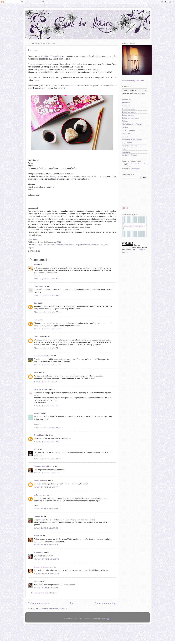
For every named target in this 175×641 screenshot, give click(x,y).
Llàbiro (125, 137)
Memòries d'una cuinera (72, 86)
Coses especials (128, 109)
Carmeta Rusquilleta (43, 466)
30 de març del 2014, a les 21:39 (47, 459)
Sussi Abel (38, 553)
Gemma (37, 517)
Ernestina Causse (41, 567)
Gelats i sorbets (128, 130)
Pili (35, 449)
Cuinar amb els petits (45, 245)
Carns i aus (126, 106)
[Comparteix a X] (34, 251)
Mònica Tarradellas (42, 356)
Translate (141, 94)
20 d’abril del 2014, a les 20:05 (46, 574)
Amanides (126, 103)
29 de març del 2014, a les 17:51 (47, 295)
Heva (36, 373)
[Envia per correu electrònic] (29, 251)
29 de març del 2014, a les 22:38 (47, 365)
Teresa (37, 581)
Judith (36, 536)
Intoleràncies (127, 133)
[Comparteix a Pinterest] (39, 251)
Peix (124, 149)
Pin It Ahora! (33, 239)
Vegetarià (95, 245)
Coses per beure (129, 112)
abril (36, 265)
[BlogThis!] (31, 251)
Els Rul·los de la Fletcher (132, 124)
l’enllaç (53, 176)
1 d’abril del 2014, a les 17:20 (46, 528)
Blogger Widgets (135, 168)
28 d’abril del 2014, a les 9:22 (46, 588)
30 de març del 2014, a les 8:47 (47, 382)
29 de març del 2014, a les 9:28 (47, 278)
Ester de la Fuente (42, 389)
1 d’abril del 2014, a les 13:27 (46, 487)
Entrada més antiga (105, 603)
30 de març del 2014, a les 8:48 (47, 406)
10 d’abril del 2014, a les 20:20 (46, 559)
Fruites (125, 127)
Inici (72, 603)
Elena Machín (40, 435)
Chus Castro (39, 337)
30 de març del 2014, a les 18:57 (47, 442)
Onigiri (33, 49)
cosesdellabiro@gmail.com (133, 81)
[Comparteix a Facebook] (36, 251)
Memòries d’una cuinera (51, 56)
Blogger (107, 619)
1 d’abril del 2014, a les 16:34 (46, 509)
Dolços (125, 121)
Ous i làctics (127, 143)
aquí (37, 80)
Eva (35, 303)
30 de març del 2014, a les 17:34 (47, 427)
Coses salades (128, 115)
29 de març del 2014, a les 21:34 (47, 348)
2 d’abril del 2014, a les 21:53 (46, 545)
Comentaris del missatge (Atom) (53, 608)
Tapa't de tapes (40, 481)
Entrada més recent (39, 603)
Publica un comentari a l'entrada (44, 593)
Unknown (38, 495)
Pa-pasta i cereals (82, 245)
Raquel (37, 413)
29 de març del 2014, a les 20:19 (47, 312)
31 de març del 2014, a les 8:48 (47, 473)
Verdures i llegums (129, 155)
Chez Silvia (38, 286)
